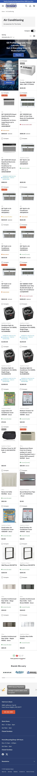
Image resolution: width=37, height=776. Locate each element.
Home (3, 11)
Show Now (9, 82)
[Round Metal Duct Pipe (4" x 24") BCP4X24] (27, 479)
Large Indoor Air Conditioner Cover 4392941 (7, 413)
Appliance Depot (10, 769)
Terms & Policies (30, 771)
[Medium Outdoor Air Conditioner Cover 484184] (27, 398)
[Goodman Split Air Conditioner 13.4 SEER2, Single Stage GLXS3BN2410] (27, 313)
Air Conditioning (10, 11)
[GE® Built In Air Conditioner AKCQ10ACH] (27, 147)
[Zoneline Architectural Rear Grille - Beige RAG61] (9, 586)
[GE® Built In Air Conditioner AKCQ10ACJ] (9, 196)
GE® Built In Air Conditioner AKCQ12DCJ (25, 248)
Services (10, 771)
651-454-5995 (8, 712)
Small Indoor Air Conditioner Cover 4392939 (7, 529)
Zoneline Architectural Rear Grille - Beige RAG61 (8, 601)
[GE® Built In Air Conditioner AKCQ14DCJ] (9, 271)
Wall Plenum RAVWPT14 (9, 565)
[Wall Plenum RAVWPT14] (9, 553)
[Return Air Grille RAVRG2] (9, 479)
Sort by (4, 35)
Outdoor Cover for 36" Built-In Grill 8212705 (8, 450)
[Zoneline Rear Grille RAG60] (27, 624)
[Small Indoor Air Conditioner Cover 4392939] (9, 515)
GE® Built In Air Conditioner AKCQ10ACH (25, 162)
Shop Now (30, 1)
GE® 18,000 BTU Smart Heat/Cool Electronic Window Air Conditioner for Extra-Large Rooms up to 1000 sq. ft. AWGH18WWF (8, 120)
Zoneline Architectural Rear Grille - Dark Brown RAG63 (27, 601)
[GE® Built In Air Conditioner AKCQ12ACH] (9, 234)
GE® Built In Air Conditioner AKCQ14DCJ (6, 286)
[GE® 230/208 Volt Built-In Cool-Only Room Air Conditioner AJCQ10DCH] (27, 102)
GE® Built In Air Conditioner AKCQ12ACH (6, 248)
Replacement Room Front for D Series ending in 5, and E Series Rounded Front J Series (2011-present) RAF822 (27, 453)
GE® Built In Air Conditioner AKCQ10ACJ (6, 210)
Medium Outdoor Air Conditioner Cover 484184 (26, 413)
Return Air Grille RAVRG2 (6, 493)
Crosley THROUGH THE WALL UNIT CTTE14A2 (27, 83)
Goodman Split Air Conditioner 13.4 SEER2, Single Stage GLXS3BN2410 (27, 328)
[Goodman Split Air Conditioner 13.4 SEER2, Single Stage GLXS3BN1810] (9, 313)
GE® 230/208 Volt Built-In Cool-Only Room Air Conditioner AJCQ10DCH (27, 117)
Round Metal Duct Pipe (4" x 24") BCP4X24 (27, 494)
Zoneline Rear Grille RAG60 (26, 637)
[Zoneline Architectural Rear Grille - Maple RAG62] (9, 624)
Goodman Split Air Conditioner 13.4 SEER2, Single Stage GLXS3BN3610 (27, 371)
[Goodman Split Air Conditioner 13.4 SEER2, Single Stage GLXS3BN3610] (27, 356)
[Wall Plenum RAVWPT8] (27, 553)
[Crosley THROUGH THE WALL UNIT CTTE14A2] (27, 70)
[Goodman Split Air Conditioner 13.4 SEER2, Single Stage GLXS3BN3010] (9, 356)
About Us (4, 771)
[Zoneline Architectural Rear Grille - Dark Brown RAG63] (27, 586)
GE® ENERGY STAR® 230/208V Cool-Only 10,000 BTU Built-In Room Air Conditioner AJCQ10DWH (27, 288)
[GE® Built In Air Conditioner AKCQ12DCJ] (27, 234)
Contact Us (22, 771)
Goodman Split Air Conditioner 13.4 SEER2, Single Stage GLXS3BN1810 (9, 328)
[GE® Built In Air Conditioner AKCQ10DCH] (27, 196)
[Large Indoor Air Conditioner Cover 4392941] (9, 398)
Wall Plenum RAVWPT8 (27, 565)
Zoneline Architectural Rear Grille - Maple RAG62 (8, 638)
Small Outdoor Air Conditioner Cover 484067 (26, 529)
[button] (34, 6)
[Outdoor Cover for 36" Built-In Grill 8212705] (9, 436)
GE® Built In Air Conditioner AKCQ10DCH (25, 210)
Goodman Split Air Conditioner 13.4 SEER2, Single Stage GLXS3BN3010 (9, 371)
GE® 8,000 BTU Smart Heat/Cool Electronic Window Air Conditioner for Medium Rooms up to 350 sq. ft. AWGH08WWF (8, 166)
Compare (27, 31)
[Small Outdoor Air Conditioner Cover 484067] (27, 515)
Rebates (16, 771)
